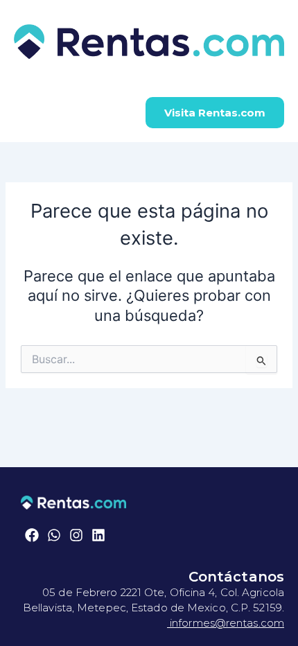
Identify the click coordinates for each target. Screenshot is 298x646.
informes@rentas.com (225, 622)
